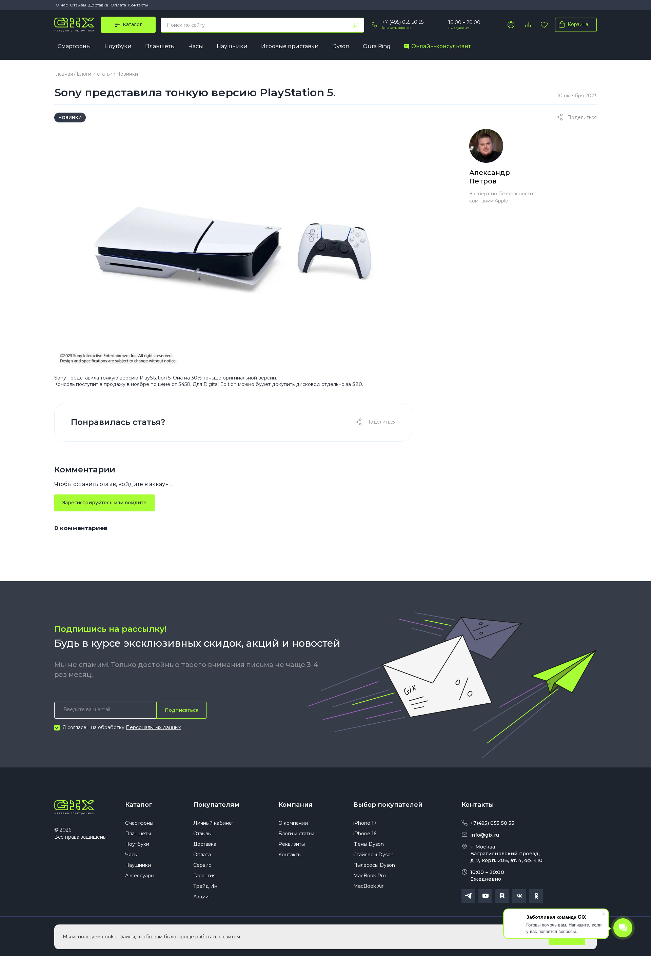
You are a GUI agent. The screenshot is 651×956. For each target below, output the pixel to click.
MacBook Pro (369, 876)
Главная (63, 74)
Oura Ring (377, 46)
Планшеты (160, 46)
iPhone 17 (365, 823)
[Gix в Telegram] (468, 896)
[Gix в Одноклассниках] (536, 896)
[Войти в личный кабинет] (511, 25)
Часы (196, 46)
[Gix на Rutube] (502, 896)
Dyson (340, 46)
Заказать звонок (396, 27)
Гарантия (204, 876)
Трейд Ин (205, 886)
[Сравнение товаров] (527, 25)
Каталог (138, 804)
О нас (62, 4)
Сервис (202, 865)
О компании (293, 823)
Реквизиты (291, 844)
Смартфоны (74, 46)
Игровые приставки (290, 46)
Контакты (138, 4)
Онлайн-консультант (441, 46)
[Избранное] (544, 25)
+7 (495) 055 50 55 (402, 22)
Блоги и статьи (95, 74)
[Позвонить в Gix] (374, 24)
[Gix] (74, 25)
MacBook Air (368, 886)
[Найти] (355, 25)
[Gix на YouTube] (485, 896)
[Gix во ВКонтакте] (519, 896)
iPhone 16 (364, 834)
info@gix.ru (484, 835)
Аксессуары (139, 876)
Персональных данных (153, 727)
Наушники (232, 46)
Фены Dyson (368, 844)
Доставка (98, 4)
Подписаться (181, 710)
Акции (201, 897)
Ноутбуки (118, 46)
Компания (295, 804)
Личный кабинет (213, 823)
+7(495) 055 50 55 (492, 823)
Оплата (118, 4)
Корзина (578, 24)
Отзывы (78, 4)
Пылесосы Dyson (374, 865)
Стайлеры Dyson (373, 855)
